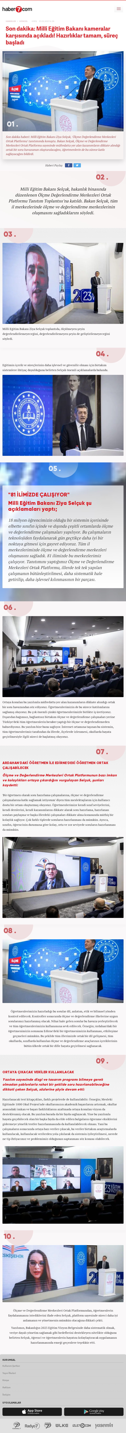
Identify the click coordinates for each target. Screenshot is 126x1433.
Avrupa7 (47, 1425)
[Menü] (118, 8)
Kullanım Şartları (11, 1365)
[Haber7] (17, 9)
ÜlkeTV (62, 1425)
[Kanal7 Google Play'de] (94, 1412)
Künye (5, 1380)
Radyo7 (32, 1425)
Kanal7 (16, 1425)
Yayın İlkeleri (9, 1373)
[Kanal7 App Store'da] (32, 1412)
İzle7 (82, 1425)
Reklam (6, 1387)
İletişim (6, 1394)
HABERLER (11, 21)
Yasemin (104, 1425)
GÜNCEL (23, 21)
